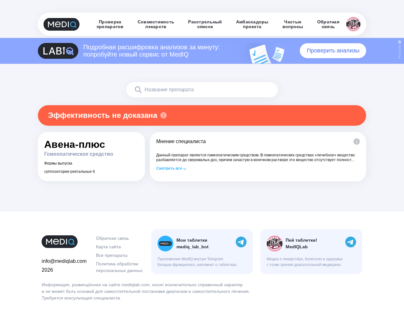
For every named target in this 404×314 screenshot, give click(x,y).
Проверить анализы (333, 50)
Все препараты (112, 255)
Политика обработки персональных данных (119, 267)
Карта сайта (108, 246)
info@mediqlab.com (64, 261)
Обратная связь (112, 238)
